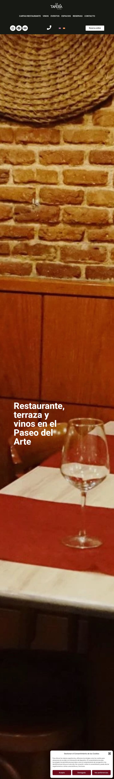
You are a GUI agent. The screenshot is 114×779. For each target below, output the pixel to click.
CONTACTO (89, 16)
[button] (109, 753)
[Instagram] (13, 28)
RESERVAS (77, 16)
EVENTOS (55, 16)
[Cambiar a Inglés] (60, 28)
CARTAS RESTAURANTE (30, 16)
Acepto (62, 773)
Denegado (81, 773)
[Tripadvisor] (25, 28)
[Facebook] (19, 28)
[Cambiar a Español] (64, 28)
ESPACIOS (66, 16)
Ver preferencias (101, 773)
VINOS (46, 16)
